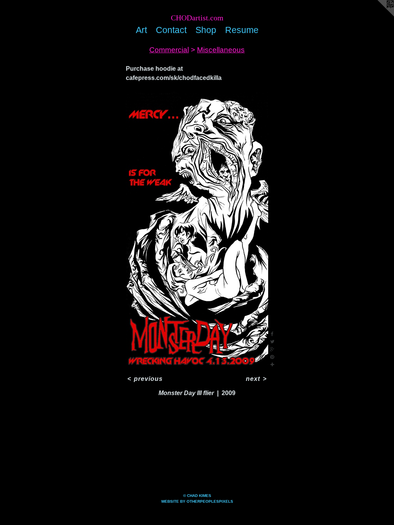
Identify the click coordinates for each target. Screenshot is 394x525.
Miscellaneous (221, 50)
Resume (242, 30)
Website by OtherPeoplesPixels (197, 501)
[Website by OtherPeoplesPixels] (378, 15)
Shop (205, 30)
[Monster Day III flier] (197, 230)
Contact (171, 30)
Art (141, 30)
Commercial (169, 50)
